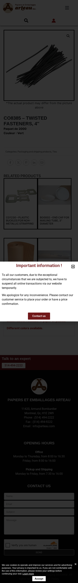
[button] (73, 266)
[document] (39, 291)
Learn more (28, 574)
